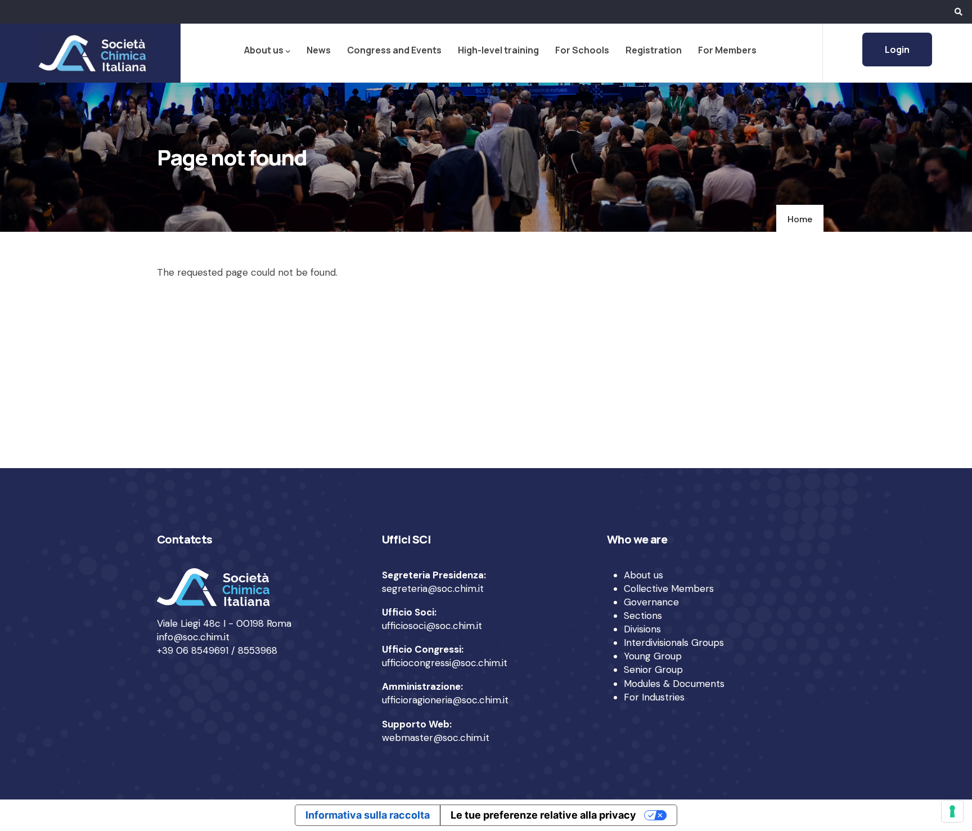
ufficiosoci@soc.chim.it (432, 625)
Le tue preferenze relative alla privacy (543, 815)
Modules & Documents (674, 683)
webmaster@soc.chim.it (435, 737)
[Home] (90, 52)
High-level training (498, 50)
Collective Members (669, 588)
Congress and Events (394, 50)
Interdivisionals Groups (674, 642)
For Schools (582, 50)
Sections (643, 615)
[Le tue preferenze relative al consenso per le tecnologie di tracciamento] (952, 811)
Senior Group (653, 669)
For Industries (654, 697)
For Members (727, 50)
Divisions (642, 629)
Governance (651, 602)
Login (897, 49)
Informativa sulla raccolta (367, 815)
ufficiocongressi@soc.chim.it (444, 663)
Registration (654, 50)
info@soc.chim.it (193, 637)
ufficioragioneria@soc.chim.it (445, 700)
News (319, 50)
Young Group (653, 656)
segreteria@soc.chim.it (433, 588)
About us (264, 50)
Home (800, 219)
